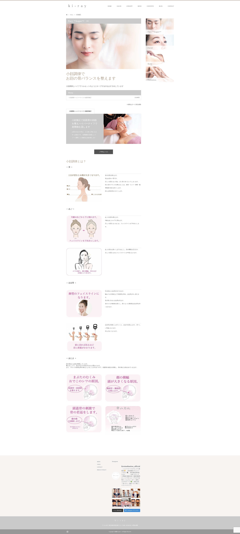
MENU (140, 6)
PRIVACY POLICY (101, 470)
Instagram (67, 531)
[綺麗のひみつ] (77, 6)
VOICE (98, 464)
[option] (103, 129)
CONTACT (171, 6)
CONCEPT (129, 6)
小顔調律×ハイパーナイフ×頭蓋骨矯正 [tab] (80, 111)
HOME (110, 6)
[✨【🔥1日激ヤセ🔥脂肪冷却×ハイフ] (126, 502)
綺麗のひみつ (118, 531)
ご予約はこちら (103, 152)
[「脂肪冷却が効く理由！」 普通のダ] (135, 493)
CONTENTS (150, 6)
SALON (119, 6)
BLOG (161, 6)
